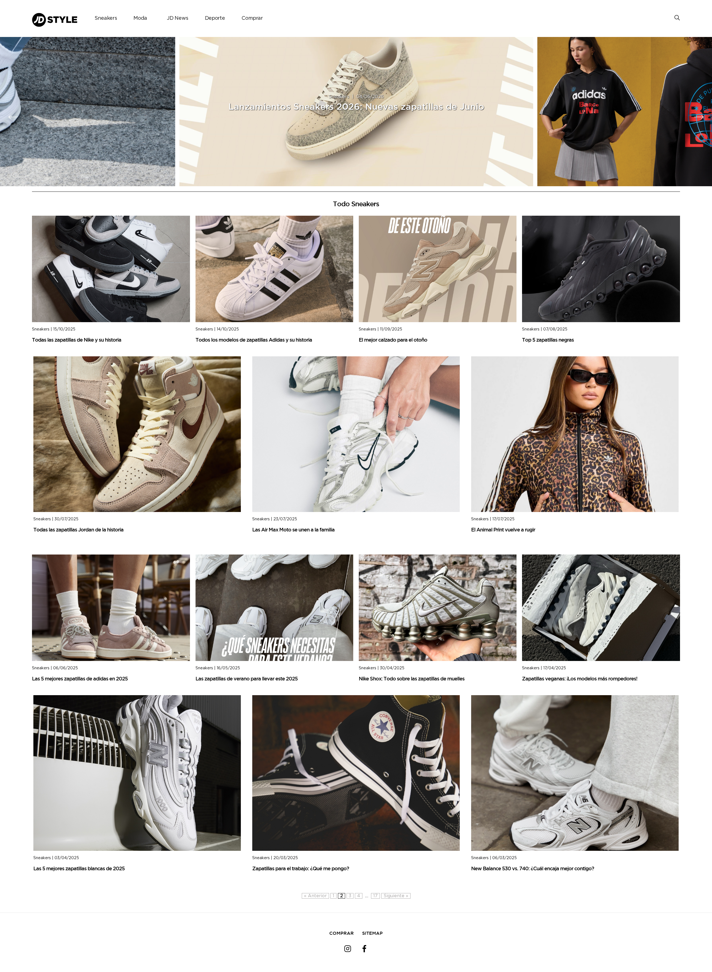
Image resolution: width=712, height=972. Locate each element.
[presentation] (13, 117)
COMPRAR (341, 933)
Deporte (215, 18)
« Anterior (315, 896)
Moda (140, 18)
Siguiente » (396, 896)
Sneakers (106, 18)
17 (375, 896)
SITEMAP (372, 933)
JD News (177, 18)
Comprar (252, 18)
